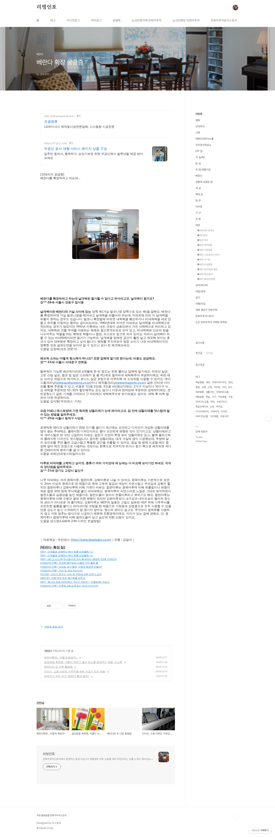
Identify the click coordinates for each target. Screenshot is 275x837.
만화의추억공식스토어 (224, 20)
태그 (53, 20)
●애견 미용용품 (204, 250)
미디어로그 (73, 20)
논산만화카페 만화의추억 (146, 20)
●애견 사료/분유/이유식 (208, 254)
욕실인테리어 (201, 406)
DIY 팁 (199, 151)
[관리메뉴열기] (268, 418)
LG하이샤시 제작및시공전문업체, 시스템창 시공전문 (79, 126)
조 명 (198, 218)
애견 (197, 225)
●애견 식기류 (203, 259)
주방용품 (222, 396)
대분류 (198, 113)
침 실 (198, 163)
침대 (230, 382)
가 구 (198, 212)
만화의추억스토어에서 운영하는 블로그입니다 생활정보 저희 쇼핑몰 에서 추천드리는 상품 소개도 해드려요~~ (98, 759)
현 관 (198, 200)
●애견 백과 (202, 240)
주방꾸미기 (222, 401)
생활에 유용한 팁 (204, 181)
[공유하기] (54, 606)
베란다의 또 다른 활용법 (58, 666)
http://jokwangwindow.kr (59, 116)
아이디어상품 (201, 416)
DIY (230, 387)
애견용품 (199, 392)
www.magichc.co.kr (131, 382)
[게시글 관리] (59, 606)
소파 (212, 406)
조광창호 (51, 121)
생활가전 (210, 392)
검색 (227, 7)
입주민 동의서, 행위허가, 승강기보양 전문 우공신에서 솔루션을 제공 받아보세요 (93, 156)
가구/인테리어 (202, 411)
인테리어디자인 (219, 382)
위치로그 (96, 20)
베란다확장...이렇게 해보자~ (61, 657)
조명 (204, 387)
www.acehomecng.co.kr (73, 382)
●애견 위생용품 (204, 264)
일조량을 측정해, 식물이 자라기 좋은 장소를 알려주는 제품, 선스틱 (83, 662)
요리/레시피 (201, 285)
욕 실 (198, 188)
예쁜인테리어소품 (204, 138)
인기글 (209, 353)
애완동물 (199, 396)
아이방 (198, 206)
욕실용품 (199, 382)
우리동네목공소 (203, 144)
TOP (236, 817)
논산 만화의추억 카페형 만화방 (211, 322)
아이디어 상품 (201, 401)
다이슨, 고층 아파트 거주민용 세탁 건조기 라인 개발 (74, 671)
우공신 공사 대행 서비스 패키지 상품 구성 (75, 149)
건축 (197, 132)
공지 (197, 297)
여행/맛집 (200, 303)
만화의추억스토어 (204, 316)
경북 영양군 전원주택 (206, 309)
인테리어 (199, 126)
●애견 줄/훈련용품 (206, 279)
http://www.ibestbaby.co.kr (91, 540)
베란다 (48, 650)
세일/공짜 (200, 291)
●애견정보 (202, 235)
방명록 (117, 20)
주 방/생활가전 (203, 169)
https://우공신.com (55, 143)
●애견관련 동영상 (205, 230)
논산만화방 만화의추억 (186, 20)
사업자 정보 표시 (53, 626)
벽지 (212, 401)
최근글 (198, 353)
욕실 (208, 396)
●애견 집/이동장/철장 (207, 269)
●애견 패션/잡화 (205, 274)
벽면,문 (199, 194)
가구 (214, 396)
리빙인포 (46, 7)
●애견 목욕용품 (204, 245)
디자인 (224, 411)
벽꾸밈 (219, 406)
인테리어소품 (222, 392)
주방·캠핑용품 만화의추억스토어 (51, 815)
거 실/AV (200, 157)
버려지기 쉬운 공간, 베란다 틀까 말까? (66, 676)
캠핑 (197, 120)
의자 (224, 387)
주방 (230, 396)
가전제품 (214, 416)
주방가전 (224, 416)
